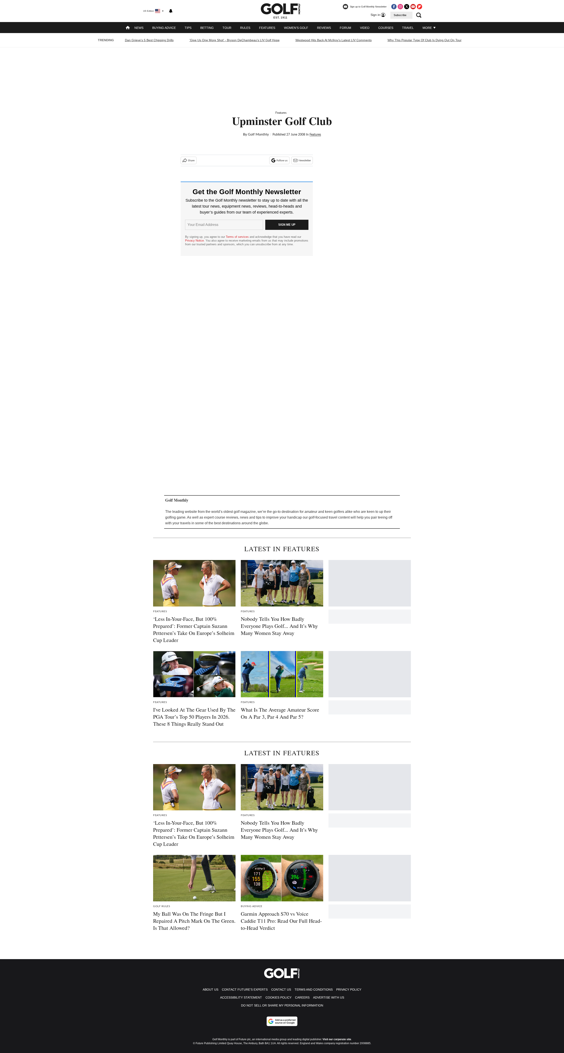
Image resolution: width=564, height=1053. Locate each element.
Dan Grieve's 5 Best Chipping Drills (149, 40)
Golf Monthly (258, 134)
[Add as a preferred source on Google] (282, 1021)
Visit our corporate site (337, 1039)
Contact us (281, 989)
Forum (345, 28)
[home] (128, 28)
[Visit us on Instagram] (400, 6)
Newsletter (305, 160)
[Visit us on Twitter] (406, 6)
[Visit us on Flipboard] (419, 6)
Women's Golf (296, 28)
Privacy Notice (194, 240)
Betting (207, 28)
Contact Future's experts (245, 989)
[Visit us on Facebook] (394, 6)
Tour (227, 28)
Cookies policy (278, 997)
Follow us (282, 160)
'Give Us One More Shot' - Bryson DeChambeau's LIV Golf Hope (234, 40)
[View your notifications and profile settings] (170, 11)
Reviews (324, 28)
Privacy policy (348, 989)
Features (267, 28)
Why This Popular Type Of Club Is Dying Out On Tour (425, 40)
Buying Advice (164, 28)
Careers (302, 997)
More (428, 28)
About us (210, 989)
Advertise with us (328, 997)
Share (191, 160)
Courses (385, 28)
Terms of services (238, 236)
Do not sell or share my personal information (282, 1005)
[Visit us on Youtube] (413, 6)
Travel (408, 28)
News (138, 28)
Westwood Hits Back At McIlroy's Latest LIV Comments (333, 40)
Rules (245, 28)
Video (364, 28)
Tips (188, 28)
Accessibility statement (241, 997)
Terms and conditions (314, 989)
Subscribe (400, 15)
